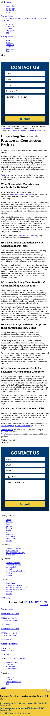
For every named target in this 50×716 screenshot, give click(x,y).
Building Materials (12, 662)
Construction (10, 6)
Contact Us (10, 26)
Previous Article (7, 430)
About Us (9, 12)
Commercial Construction (20, 130)
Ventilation (9, 569)
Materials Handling (13, 563)
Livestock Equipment (13, 565)
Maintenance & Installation (15, 571)
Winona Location (9, 644)
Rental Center (11, 538)
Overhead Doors (12, 10)
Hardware (9, 534)
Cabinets (9, 526)
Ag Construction (12, 551)
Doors (8, 524)
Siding (8, 532)
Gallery (3, 688)
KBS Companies (7, 128)
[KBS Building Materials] (6, 2)
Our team (4, 175)
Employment (10, 31)
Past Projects (10, 555)
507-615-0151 (6, 654)
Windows (9, 522)
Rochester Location (10, 628)
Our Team (9, 28)
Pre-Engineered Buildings (15, 553)
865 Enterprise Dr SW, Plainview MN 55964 (9, 619)
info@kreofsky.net (18, 658)
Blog (7, 33)
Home (8, 41)
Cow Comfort (11, 567)
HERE (6, 713)
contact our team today (23, 426)
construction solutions (26, 235)
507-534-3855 (6, 624)
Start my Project (7, 16)
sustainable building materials (20, 194)
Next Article (5, 434)
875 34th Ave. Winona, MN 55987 (8, 649)
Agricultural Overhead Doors (16, 587)
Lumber (8, 520)
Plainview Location (10, 613)
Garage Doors (11, 583)
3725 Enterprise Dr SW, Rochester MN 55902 (10, 634)
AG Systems (10, 8)
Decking (9, 528)
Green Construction (37, 130)
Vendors (9, 541)
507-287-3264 (6, 639)
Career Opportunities (13, 682)
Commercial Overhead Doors (16, 585)
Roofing (9, 530)
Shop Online (10, 536)
